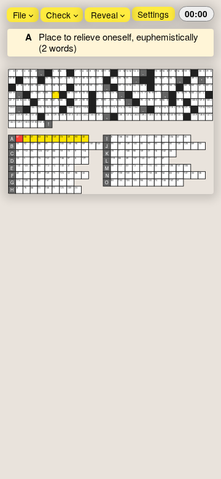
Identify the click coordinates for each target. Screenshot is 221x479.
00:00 (196, 14)
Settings (153, 14)
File (19, 15)
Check (58, 15)
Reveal (104, 15)
